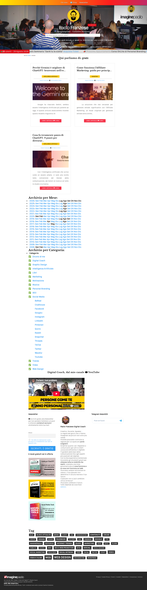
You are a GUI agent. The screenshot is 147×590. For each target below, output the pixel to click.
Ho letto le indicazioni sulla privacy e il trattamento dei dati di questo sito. (40, 441)
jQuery (78, 543)
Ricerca (42, 548)
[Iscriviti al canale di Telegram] (6, 583)
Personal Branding (80, 47)
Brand (56, 535)
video (111, 552)
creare (107, 535)
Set (68, 203)
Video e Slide (36, 558)
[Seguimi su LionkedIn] (11, 583)
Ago (65, 213)
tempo (78, 552)
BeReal (38, 301)
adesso (63, 487)
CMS (72, 535)
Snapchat (39, 337)
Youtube (39, 357)
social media (52, 552)
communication (81, 535)
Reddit (38, 333)
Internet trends (64, 543)
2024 (32, 206)
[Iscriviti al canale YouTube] (9, 583)
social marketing (37, 552)
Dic (79, 203)
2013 (32, 234)
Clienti (113, 577)
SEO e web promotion (64, 548)
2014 (32, 231)
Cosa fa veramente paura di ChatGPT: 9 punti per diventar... (48, 138)
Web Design (38, 369)
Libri (35, 272)
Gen (37, 201)
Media (99, 543)
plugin (114, 543)
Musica (36, 284)
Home (29, 55)
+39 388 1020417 (138, 3)
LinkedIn (39, 321)
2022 (32, 211)
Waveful (38, 353)
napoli (107, 543)
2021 (32, 213)
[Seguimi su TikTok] (10, 583)
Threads (38, 341)
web (48, 557)
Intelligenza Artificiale (100, 47)
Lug (61, 203)
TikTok (38, 345)
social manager (99, 548)
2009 (32, 244)
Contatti (118, 577)
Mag (53, 201)
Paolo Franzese (44, 80)
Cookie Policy (105, 577)
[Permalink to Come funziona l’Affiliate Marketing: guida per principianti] (95, 100)
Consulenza (133, 577)
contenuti (95, 535)
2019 (32, 219)
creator (32, 539)
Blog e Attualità (44, 535)
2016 (32, 226)
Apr (49, 201)
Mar (45, 201)
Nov (76, 203)
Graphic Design (40, 264)
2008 (32, 247)
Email (30, 433)
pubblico (33, 548)
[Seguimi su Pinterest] (16, 583)
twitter (94, 552)
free (79, 539)
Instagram (39, 317)
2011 (32, 239)
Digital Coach (42, 47)
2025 (32, 203)
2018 (32, 221)
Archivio (140, 577)
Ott (72, 203)
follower (72, 539)
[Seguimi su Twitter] (15, 583)
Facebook (39, 309)
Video (35, 365)
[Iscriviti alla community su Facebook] (4, 583)
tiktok (86, 552)
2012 (32, 237)
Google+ (39, 313)
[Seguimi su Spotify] (13, 583)
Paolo (73, 27)
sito (78, 548)
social (87, 548)
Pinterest (39, 325)
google (98, 539)
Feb (41, 201)
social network (66, 552)
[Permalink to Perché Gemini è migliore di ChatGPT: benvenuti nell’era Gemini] (51, 100)
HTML (107, 539)
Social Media (65, 47)
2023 (32, 208)
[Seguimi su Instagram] (7, 583)
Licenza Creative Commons (45, 585)
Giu (57, 201)
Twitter (38, 349)
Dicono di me (39, 256)
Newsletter (125, 577)
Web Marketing (79, 558)
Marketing (53, 47)
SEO (34, 292)
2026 (32, 201)
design (41, 539)
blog (31, 535)
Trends (36, 361)
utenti (103, 552)
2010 (32, 242)
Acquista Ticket (53, 51)
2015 (32, 229)
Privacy (98, 577)
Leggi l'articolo (47, 120)
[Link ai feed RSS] (17, 583)
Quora (38, 329)
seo (49, 548)
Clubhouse (40, 305)
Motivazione (38, 280)
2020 (32, 216)
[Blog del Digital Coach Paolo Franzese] (74, 21)
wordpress (92, 558)
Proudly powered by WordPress (12, 585)
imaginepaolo (36, 543)
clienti (64, 535)
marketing (89, 543)
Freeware (88, 539)
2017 (32, 224)
